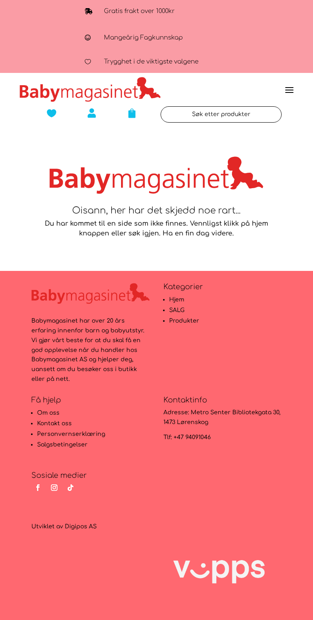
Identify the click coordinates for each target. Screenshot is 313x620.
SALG (177, 310)
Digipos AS (81, 526)
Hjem (176, 300)
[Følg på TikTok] (70, 487)
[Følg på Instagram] (54, 487)
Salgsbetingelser (62, 445)
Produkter (184, 321)
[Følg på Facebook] (37, 487)
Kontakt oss (54, 423)
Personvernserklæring (71, 434)
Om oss (48, 413)
